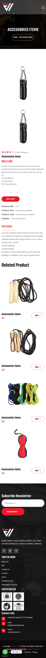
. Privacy (34, 652)
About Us (5, 562)
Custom (4, 573)
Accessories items (11, 314)
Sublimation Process (9, 585)
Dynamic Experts (33, 649)
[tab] (23, 126)
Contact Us (6, 569)
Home (4, 577)
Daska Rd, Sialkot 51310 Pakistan (20, 617)
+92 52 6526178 (13, 632)
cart (3, 566)
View (36, 315)
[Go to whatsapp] (5, 651)
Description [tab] (7, 226)
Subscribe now (12, 511)
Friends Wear (15, 646)
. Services (27, 652)
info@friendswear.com (15, 625)
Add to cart (10, 199)
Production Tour (7, 581)
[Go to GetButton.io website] (5, 656)
